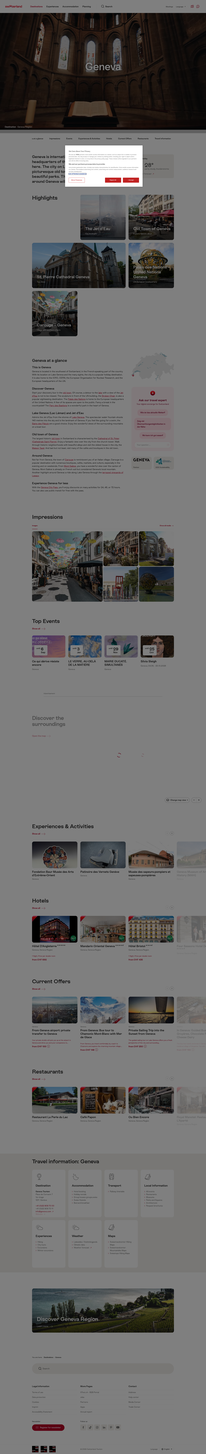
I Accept (131, 180)
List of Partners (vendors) (77, 174)
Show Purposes (76, 180)
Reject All (113, 180)
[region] (104, 166)
